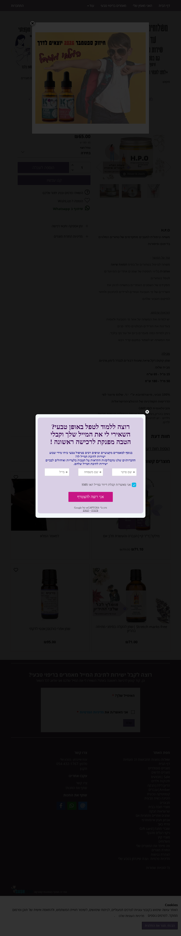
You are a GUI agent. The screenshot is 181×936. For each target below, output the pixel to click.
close (147, 411)
